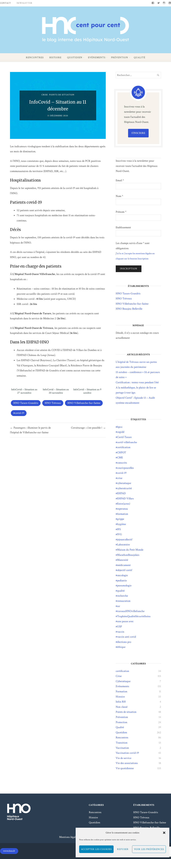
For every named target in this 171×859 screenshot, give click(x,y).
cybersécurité (124, 488)
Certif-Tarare (124, 437)
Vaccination (122, 748)
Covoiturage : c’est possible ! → (88, 428)
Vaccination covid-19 (127, 753)
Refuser (123, 849)
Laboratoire (123, 544)
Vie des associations (127, 763)
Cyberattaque (123, 681)
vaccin (120, 632)
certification (123, 447)
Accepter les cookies (96, 849)
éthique (121, 647)
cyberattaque (124, 483)
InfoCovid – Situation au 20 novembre (56, 391)
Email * (120, 180)
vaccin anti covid (126, 637)
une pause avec (125, 621)
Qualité (139, 57)
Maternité (122, 560)
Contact (5, 3)
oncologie (122, 575)
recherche (122, 596)
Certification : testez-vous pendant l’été (137, 382)
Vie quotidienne (125, 768)
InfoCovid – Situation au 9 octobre (87, 391)
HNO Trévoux (53, 403)
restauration (123, 601)
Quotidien (74, 57)
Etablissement (123, 227)
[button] (164, 832)
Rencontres (35, 57)
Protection (121, 722)
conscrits (122, 463)
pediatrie (122, 580)
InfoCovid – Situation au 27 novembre (24, 391)
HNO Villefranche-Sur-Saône (83, 403)
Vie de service (123, 758)
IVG (119, 534)
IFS (119, 529)
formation (122, 514)
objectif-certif (124, 570)
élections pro (124, 642)
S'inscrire (138, 133)
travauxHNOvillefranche (130, 611)
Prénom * (121, 212)
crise (119, 478)
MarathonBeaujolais (128, 555)
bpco (119, 427)
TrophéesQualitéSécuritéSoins (133, 616)
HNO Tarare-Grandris (25, 403)
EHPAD (121, 493)
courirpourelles (125, 468)
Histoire (55, 57)
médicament (124, 565)
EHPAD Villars (125, 498)
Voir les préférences (149, 849)
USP (119, 626)
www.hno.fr (9, 850)
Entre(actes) (123, 504)
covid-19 (19, 413)
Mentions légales (68, 837)
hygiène (121, 524)
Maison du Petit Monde (130, 550)
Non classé (121, 707)
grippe (120, 519)
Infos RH (121, 702)
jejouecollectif (124, 539)
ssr (118, 606)
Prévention (119, 57)
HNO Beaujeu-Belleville (129, 309)
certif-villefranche (127, 442)
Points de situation (61, 94)
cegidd (120, 432)
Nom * (119, 196)
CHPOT (121, 452)
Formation (121, 691)
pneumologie (124, 585)
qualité (121, 591)
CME (120, 457)
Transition (121, 743)
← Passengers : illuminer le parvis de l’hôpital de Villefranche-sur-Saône (30, 430)
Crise (44, 94)
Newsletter (24, 3)
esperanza (122, 509)
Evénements (96, 57)
